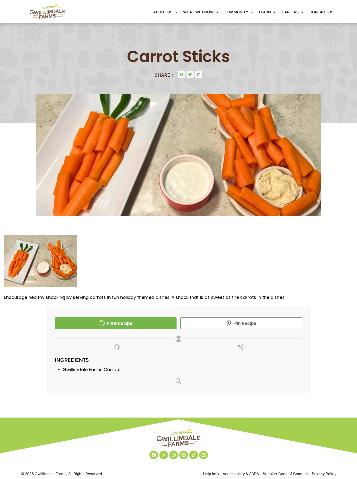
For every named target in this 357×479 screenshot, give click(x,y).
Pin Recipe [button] (244, 323)
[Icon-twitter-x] (163, 455)
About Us (162, 12)
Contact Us (321, 12)
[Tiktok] (193, 455)
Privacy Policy (324, 473)
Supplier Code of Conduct (285, 473)
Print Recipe (119, 323)
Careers (290, 12)
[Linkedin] (203, 455)
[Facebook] (153, 455)
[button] (181, 74)
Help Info (211, 473)
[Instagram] (173, 455)
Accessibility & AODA (241, 473)
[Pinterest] (183, 455)
